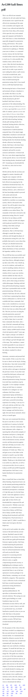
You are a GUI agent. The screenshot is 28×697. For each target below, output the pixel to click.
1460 (16, 687)
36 (3, 685)
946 (7, 693)
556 (3, 687)
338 (3, 693)
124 (12, 695)
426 (17, 691)
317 (11, 689)
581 (16, 693)
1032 (12, 691)
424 (7, 685)
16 (7, 689)
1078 (24, 685)
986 (7, 687)
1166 (15, 685)
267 (3, 691)
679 (11, 685)
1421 (21, 691)
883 (12, 687)
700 (20, 687)
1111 (21, 693)
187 (24, 689)
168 (20, 689)
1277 (8, 691)
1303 (12, 693)
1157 (4, 689)
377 (7, 695)
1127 (16, 689)
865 (3, 695)
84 (19, 685)
